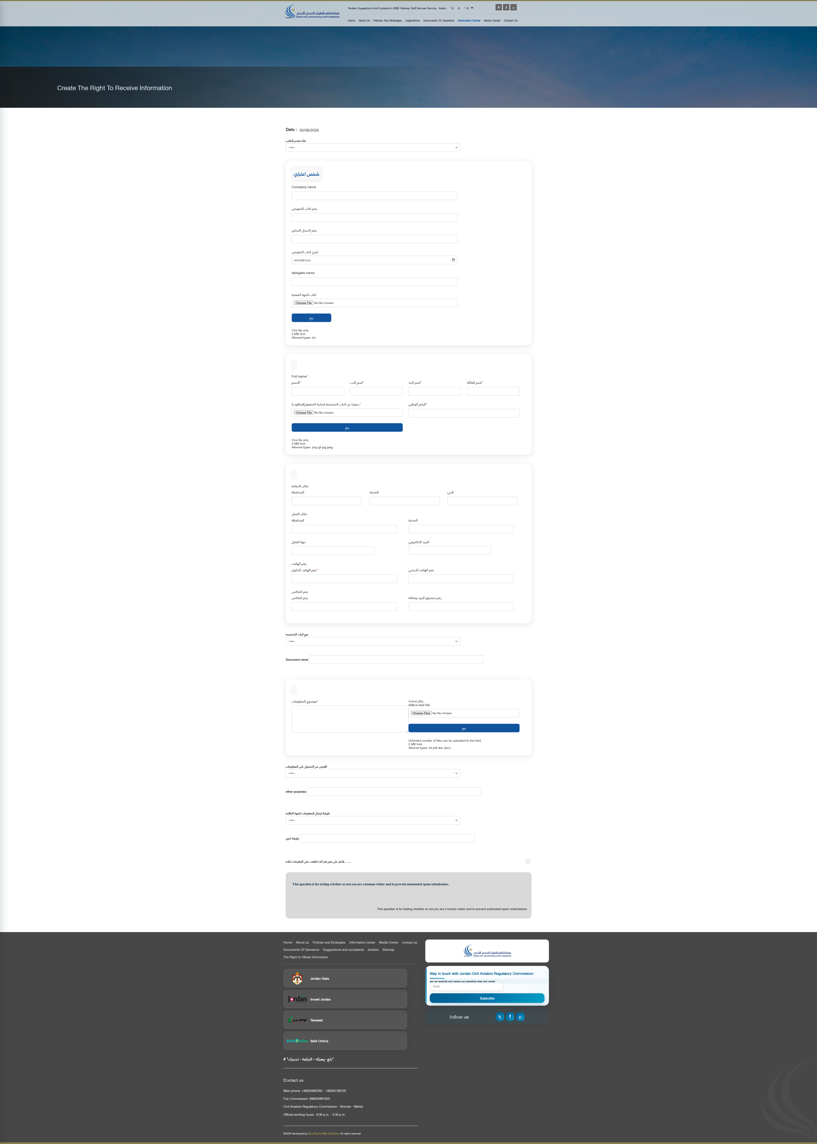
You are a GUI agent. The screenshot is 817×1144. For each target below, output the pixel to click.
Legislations (412, 20)
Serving (431, 8)
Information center (362, 942)
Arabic (442, 8)
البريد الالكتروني (418, 542)
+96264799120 (335, 1090)
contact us (409, 942)
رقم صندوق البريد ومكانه (424, 598)
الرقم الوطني (417, 404)
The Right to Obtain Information (305, 957)
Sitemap (405, 8)
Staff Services (418, 8)
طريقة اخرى (292, 838)
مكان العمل (299, 514)
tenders (352, 8)
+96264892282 (312, 1090)
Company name (304, 187)
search (513, 7)
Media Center (492, 20)
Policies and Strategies (387, 20)
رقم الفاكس (300, 591)
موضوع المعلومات (304, 701)
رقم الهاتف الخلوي (304, 570)
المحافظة (298, 492)
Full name (299, 376)
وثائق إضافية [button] (415, 701)
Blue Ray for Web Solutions (323, 1133)
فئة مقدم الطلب (296, 140)
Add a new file (419, 705)
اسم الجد (414, 382)
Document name (297, 659)
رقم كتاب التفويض (304, 208)
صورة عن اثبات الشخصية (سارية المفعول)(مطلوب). (326, 404)
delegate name (303, 273)
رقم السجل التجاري (304, 230)
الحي (450, 492)
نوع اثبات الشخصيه (297, 634)
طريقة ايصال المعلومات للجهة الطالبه (308, 813)
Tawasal (316, 1020)
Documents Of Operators (438, 20)
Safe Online (319, 1041)
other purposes (296, 791)
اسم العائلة (474, 382)
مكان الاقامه (300, 486)
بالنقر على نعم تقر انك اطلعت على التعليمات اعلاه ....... (318, 861)
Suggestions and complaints (374, 8)
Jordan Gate (319, 978)
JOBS (396, 8)
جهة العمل (299, 542)
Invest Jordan (320, 999)
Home (351, 20)
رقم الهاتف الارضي (421, 570)
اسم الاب (356, 382)
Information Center (469, 20)
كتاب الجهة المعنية (304, 294)
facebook (506, 7)
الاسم (296, 382)
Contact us (511, 20)
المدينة (374, 492)
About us (364, 20)
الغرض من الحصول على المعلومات (306, 766)
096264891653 (319, 1098)
